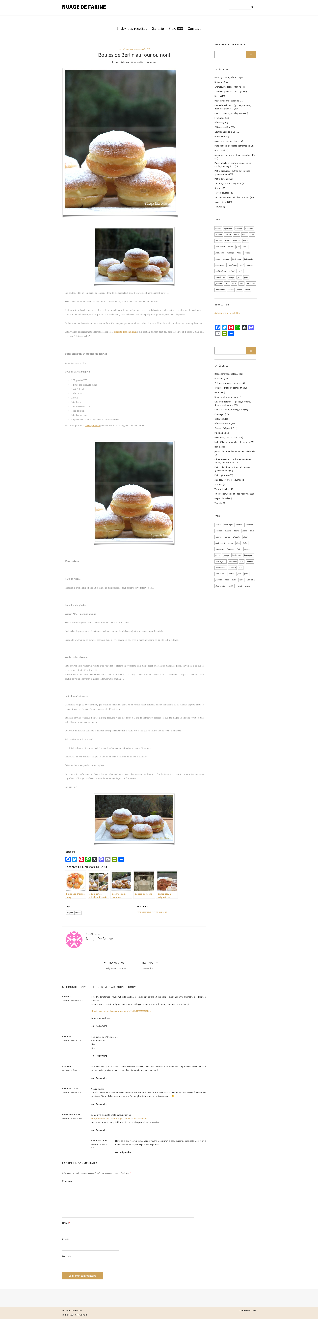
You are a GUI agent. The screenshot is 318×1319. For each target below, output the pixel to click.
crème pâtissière (92, 425)
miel (241, 265)
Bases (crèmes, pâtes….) (227, 77)
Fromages (219, 117)
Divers (217, 96)
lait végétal (248, 259)
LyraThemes (251, 1310)
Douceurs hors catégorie (226, 100)
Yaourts (218, 206)
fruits (239, 253)
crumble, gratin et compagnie (229, 91)
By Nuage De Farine (120, 62)
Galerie (158, 28)
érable (247, 289)
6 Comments (150, 62)
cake (252, 234)
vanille (231, 289)
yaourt (239, 289)
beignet (70, 912)
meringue (233, 265)
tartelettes (251, 283)
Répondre (101, 1025)
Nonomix (66, 1066)
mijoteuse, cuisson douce (227, 141)
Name (66, 1222)
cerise (227, 240)
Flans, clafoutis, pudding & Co (229, 113)
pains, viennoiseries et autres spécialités (134, 49)
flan (238, 247)
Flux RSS (175, 28)
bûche (236, 234)
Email (66, 1239)
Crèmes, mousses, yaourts (227, 86)
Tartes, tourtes (221, 192)
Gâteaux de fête (222, 127)
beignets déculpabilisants (125, 332)
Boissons (219, 82)
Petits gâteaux (221, 178)
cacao (244, 234)
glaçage (226, 259)
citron (245, 240)
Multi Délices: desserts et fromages (232, 145)
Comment (68, 1181)
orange (231, 277)
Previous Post (116, 965)
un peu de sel (221, 201)
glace (217, 259)
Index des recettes (132, 28)
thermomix (220, 289)
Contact (194, 28)
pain (239, 277)
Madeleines (220, 136)
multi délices (220, 271)
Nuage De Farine (84, 6)
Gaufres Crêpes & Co (224, 131)
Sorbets (218, 188)
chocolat (236, 240)
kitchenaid (236, 259)
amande (239, 228)
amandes (249, 228)
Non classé (219, 150)
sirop (227, 283)
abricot (218, 228)
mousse (250, 265)
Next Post (148, 965)
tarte (241, 283)
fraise (245, 247)
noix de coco (220, 277)
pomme (218, 283)
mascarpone (220, 265)
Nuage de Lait (69, 1037)
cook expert (220, 247)
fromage (230, 253)
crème (77, 912)
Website (66, 1256)
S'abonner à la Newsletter (227, 312)
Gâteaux (218, 122)
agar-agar (228, 228)
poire (246, 277)
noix (240, 271)
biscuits (228, 234)
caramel (218, 240)
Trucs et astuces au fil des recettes (232, 197)
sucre (234, 283)
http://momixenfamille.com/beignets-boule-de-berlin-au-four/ (119, 1118)
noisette (232, 271)
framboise (219, 253)
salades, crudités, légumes (227, 183)
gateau (247, 253)
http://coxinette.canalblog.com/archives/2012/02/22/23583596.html (121, 1011)
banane (218, 234)
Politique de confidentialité (74, 1315)
